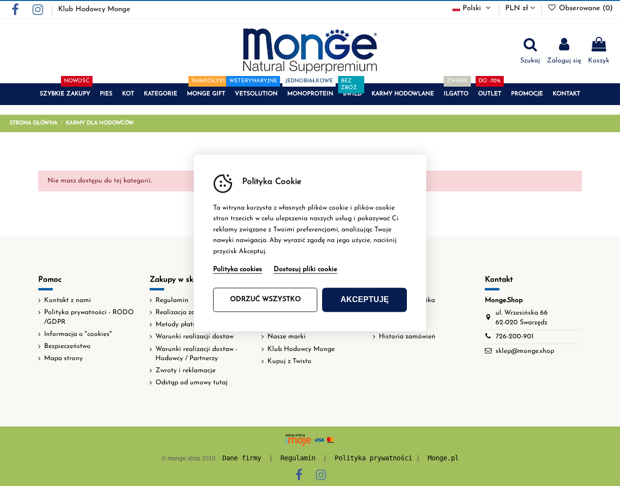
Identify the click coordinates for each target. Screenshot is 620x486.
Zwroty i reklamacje (185, 370)
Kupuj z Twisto (289, 361)
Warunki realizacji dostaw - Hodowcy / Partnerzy (196, 354)
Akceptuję (365, 300)
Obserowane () (585, 8)
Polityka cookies (237, 269)
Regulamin (171, 300)
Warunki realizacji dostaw (194, 336)
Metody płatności (181, 324)
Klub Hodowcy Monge (94, 9)
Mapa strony (63, 358)
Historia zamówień (407, 336)
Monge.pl (443, 458)
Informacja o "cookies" (78, 334)
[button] (65, 94)
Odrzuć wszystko (265, 300)
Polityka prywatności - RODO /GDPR (89, 317)
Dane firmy (241, 458)
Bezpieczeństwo (67, 346)
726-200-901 (515, 336)
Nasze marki (286, 336)
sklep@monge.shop (525, 351)
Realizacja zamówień (186, 312)
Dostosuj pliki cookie (305, 269)
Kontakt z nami (67, 300)
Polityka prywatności (373, 458)
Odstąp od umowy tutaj (191, 382)
